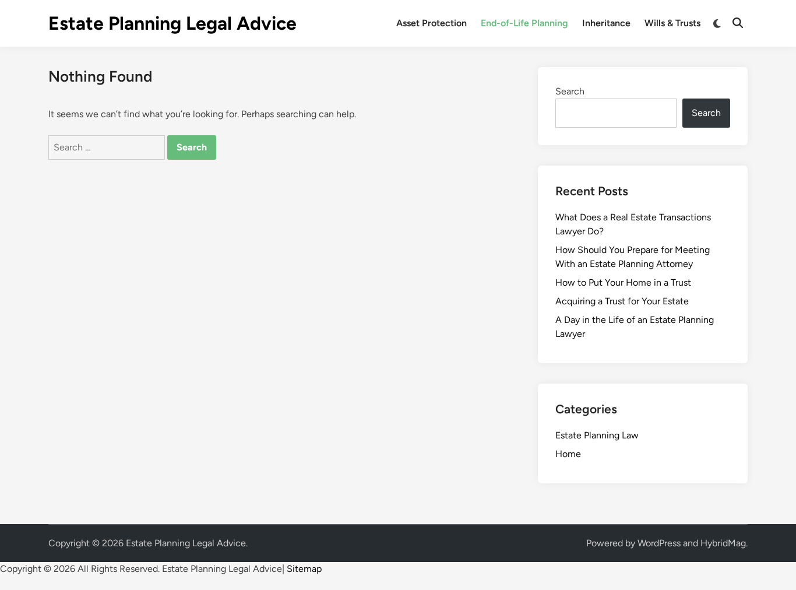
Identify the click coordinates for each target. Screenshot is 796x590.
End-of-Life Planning (524, 23)
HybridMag (723, 543)
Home (568, 453)
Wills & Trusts (672, 23)
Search (569, 91)
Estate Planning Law (597, 435)
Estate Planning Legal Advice (172, 23)
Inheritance (606, 23)
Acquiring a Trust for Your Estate (622, 301)
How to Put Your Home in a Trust (623, 282)
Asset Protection (431, 23)
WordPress (659, 543)
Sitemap (304, 568)
